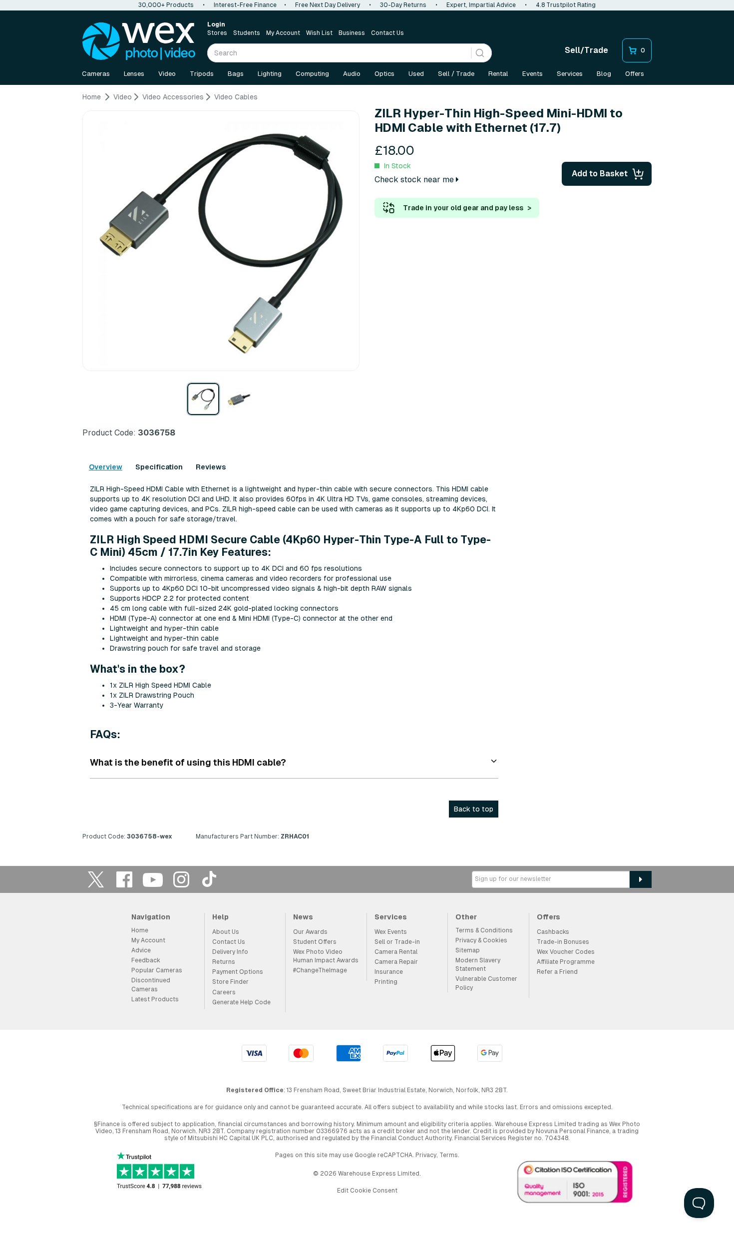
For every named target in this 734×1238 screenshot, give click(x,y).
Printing (385, 981)
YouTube (152, 879)
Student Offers (315, 941)
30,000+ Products (166, 5)
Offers (634, 73)
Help (220, 917)
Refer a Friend (557, 971)
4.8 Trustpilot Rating (566, 5)
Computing (312, 73)
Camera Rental (395, 951)
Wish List (319, 32)
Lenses (134, 73)
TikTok (209, 879)
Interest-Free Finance (245, 5)
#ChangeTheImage (320, 970)
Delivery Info (230, 951)
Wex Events (390, 931)
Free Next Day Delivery (327, 5)
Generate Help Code (241, 1002)
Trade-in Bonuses (563, 941)
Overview (105, 467)
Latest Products (155, 999)
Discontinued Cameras (150, 984)
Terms (448, 1155)
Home (139, 930)
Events (532, 73)
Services (570, 73)
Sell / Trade (456, 73)
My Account (283, 32)
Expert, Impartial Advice (481, 5)
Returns (223, 961)
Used (416, 73)
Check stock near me (415, 179)
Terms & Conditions (484, 930)
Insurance (388, 971)
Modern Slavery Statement (477, 964)
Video (167, 73)
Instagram (181, 879)
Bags (236, 73)
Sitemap (467, 950)
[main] (367, 470)
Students (246, 32)
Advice (141, 950)
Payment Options (237, 971)
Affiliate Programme (566, 961)
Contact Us (387, 32)
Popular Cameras (156, 970)
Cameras (96, 73)
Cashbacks (553, 931)
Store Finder (230, 981)
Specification (159, 467)
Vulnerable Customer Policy (486, 983)
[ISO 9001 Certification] (575, 1184)
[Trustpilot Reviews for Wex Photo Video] (159, 1171)
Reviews (211, 467)
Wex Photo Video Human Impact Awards (326, 956)
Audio (352, 73)
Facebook (124, 879)
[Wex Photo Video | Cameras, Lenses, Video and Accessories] (138, 41)
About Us (225, 931)
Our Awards (310, 931)
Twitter (95, 879)
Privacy (425, 1155)
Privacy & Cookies (481, 940)
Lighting (270, 73)
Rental (498, 73)
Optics (384, 73)
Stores (217, 32)
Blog (604, 73)
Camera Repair (396, 961)
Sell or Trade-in (397, 941)
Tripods (202, 73)
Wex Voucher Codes (566, 951)
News (303, 917)
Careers (224, 992)
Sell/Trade (586, 50)
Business (352, 32)
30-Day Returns (403, 5)
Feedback (145, 960)
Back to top (473, 809)
